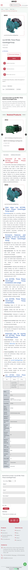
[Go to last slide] (26, 134)
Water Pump (12, 9)
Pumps (6, 9)
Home (2, 9)
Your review (6, 495)
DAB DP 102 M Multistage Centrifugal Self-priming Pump (13, 141)
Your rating (6, 481)
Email (4, 490)
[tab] (6, 155)
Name (4, 484)
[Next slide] (2, 134)
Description (6, 154)
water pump (12, 343)
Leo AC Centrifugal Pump (10, 89)
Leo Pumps (18, 89)
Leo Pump (7, 213)
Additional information (16, 154)
